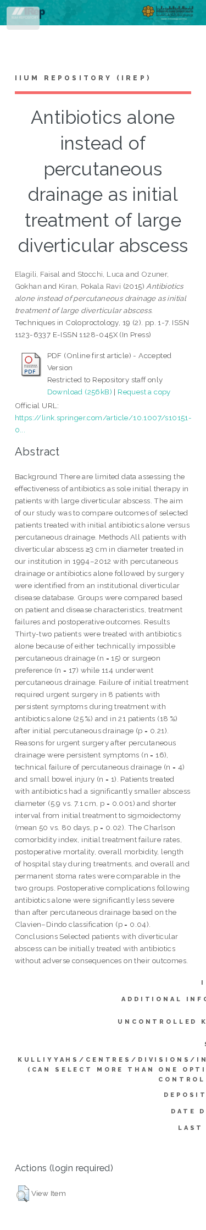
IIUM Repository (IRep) (83, 78)
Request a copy (144, 391)
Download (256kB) (79, 391)
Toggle (24, 20)
